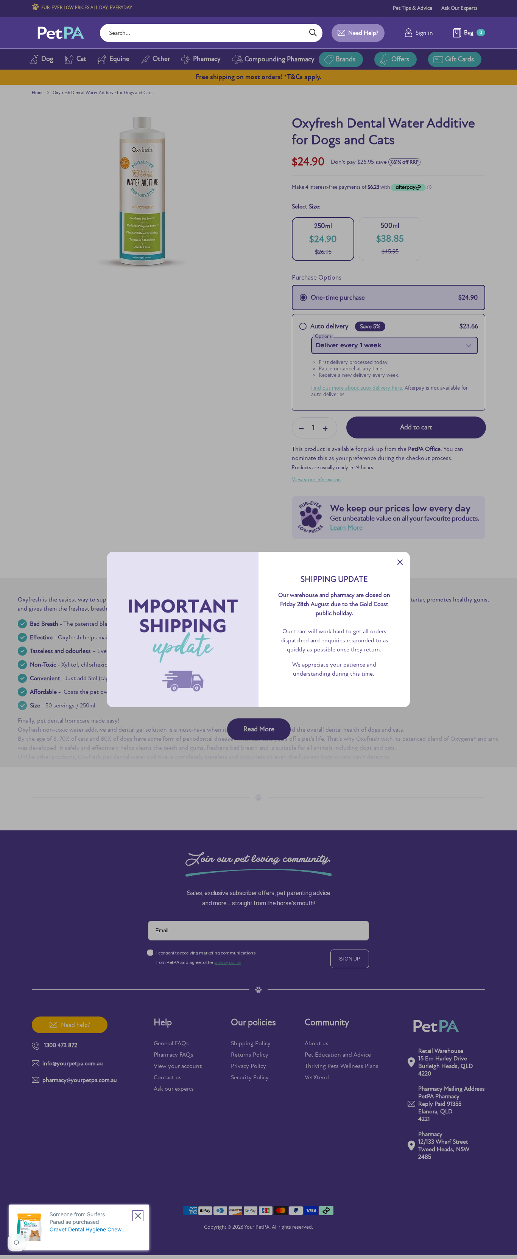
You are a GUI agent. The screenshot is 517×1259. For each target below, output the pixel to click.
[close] (138, 1216)
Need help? (363, 33)
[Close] (400, 561)
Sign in (424, 33)
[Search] (312, 33)
